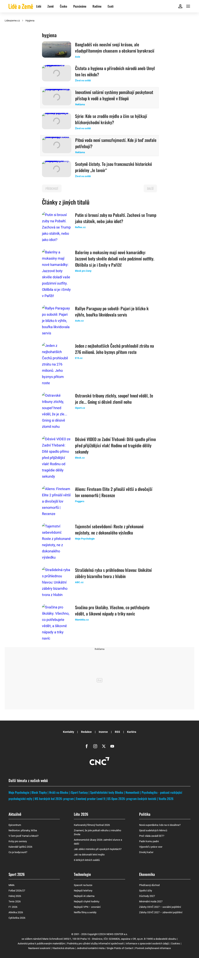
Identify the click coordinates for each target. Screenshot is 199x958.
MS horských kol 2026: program (54, 798)
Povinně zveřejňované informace (153, 948)
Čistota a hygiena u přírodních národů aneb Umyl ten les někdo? (115, 71)
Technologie (82, 874)
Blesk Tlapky (39, 792)
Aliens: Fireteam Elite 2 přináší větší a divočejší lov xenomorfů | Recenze (113, 492)
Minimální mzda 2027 (150, 901)
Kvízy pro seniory (18, 841)
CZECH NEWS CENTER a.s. (113, 934)
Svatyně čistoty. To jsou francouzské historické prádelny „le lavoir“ (113, 167)
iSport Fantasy (79, 792)
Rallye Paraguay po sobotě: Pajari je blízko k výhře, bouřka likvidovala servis (112, 311)
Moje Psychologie (19, 792)
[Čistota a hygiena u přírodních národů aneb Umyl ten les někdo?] (56, 74)
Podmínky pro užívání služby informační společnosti (95, 943)
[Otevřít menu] (188, 6)
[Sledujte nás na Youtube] (112, 746)
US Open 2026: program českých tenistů (131, 798)
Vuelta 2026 (166, 798)
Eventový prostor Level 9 (90, 798)
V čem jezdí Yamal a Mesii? (23, 835)
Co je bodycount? (18, 852)
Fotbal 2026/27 (17, 890)
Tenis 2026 (15, 901)
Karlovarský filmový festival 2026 (92, 825)
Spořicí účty (145, 890)
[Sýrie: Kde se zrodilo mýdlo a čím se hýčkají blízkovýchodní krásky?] (56, 121)
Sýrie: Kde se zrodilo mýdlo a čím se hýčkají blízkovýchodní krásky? (111, 119)
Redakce (86, 731)
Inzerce (103, 731)
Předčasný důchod (149, 885)
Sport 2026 (17, 874)
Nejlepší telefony (83, 890)
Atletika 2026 (16, 912)
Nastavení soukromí (39, 948)
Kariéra (131, 731)
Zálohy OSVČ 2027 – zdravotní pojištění (160, 912)
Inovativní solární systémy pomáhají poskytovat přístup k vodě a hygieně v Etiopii (114, 95)
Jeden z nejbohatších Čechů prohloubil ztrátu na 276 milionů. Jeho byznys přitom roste (114, 349)
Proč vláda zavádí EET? (151, 835)
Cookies (175, 943)
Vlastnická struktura (63, 948)
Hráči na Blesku (58, 792)
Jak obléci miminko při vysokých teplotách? (97, 849)
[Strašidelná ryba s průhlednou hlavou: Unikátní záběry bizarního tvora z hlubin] (56, 582)
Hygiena (29, 20)
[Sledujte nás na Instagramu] (95, 746)
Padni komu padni (149, 841)
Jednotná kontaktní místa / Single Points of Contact (105, 948)
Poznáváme (79, 6)
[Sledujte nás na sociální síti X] (104, 746)
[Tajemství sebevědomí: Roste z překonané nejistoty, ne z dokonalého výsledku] (56, 542)
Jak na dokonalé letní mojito (89, 854)
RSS (117, 731)
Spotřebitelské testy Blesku (106, 792)
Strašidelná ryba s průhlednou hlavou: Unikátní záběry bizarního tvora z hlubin (113, 573)
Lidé (38, 6)
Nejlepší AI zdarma (84, 896)
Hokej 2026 (15, 896)
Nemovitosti (132, 792)
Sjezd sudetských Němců (153, 830)
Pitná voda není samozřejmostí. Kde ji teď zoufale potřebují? (115, 143)
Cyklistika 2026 (17, 917)
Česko (63, 6)
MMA (11, 885)
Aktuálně (15, 814)
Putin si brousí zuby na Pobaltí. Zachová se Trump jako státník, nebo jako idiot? (115, 218)
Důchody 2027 (147, 896)
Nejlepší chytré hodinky (86, 901)
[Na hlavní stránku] (21, 6)
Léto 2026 (81, 814)
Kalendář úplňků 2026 (20, 846)
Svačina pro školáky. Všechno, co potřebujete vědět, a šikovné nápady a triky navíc (112, 610)
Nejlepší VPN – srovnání (87, 906)
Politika (144, 814)
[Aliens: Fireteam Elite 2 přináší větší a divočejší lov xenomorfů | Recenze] (56, 501)
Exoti (110, 6)
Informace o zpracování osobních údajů (147, 943)
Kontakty (68, 731)
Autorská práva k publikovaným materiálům (41, 943)
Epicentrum (15, 825)
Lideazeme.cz (12, 20)
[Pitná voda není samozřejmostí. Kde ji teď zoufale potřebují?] (56, 145)
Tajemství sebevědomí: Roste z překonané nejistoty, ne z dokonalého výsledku (109, 529)
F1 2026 (13, 906)
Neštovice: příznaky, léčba (23, 830)
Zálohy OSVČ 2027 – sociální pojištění (160, 906)
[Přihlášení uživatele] (180, 6)
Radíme (97, 6)
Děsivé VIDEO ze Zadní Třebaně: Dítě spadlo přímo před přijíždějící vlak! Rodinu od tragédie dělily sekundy (115, 445)
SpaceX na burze (83, 885)
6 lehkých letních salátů (87, 860)
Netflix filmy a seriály (85, 912)
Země (50, 6)
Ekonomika (147, 874)
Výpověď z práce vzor (150, 846)
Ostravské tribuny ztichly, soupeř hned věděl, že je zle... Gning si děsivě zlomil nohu (114, 398)
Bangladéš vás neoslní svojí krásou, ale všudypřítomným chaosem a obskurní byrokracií (114, 47)
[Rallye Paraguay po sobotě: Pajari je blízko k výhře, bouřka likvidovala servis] (56, 320)
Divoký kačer (146, 852)
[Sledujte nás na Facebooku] (87, 746)
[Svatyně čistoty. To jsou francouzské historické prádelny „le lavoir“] (56, 169)
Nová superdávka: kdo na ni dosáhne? (160, 825)
